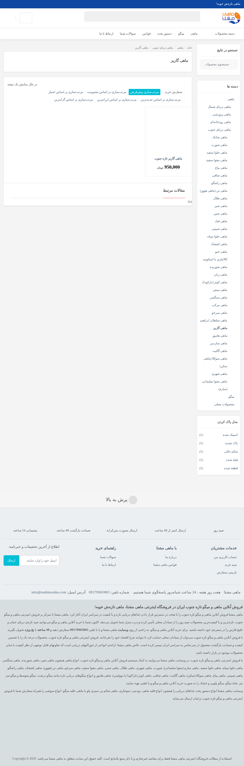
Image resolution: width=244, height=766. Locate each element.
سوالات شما (108, 557)
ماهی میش (220, 290)
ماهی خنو (221, 251)
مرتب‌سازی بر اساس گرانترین (73, 99)
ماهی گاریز (220, 328)
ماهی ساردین (218, 343)
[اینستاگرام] (15, 4)
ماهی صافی (219, 175)
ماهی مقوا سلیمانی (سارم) (214, 385)
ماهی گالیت (219, 351)
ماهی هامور (219, 335)
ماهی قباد (221, 221)
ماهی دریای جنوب (219, 129)
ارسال (11, 560)
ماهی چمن (220, 213)
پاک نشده (231, 443)
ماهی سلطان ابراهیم (213, 320)
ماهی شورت (219, 145)
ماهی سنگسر (218, 297)
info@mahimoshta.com (48, 592)
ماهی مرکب (219, 305)
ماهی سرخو (219, 312)
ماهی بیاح (221, 168)
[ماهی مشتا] (231, 18)
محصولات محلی (224, 404)
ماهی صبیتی (219, 229)
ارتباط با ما (109, 564)
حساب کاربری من (225, 557)
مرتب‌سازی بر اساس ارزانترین (117, 99)
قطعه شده (231, 468)
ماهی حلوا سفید (217, 152)
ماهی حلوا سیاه (217, 236)
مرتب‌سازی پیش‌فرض (144, 92)
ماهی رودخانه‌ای (220, 122)
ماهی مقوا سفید (216, 160)
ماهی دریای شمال (219, 106)
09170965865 (99, 592)
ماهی (231, 99)
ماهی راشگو (219, 183)
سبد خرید (231, 564)
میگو (231, 396)
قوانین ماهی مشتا (165, 564)
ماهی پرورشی (222, 114)
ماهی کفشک (219, 244)
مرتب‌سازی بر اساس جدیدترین (161, 99)
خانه (189, 47)
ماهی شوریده (218, 267)
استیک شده (230, 435)
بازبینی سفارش (227, 572)
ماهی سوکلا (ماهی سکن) (215, 362)
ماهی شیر (220, 206)
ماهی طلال (220, 198)
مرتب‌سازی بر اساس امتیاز (65, 92)
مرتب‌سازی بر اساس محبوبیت (106, 92)
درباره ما (171, 557)
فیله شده (232, 460)
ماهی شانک (219, 137)
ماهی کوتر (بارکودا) (215, 282)
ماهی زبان (220, 274)
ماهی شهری (219, 373)
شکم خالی (231, 451)
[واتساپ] (7, 4)
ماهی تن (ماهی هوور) (213, 190)
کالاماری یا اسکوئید (215, 259)
